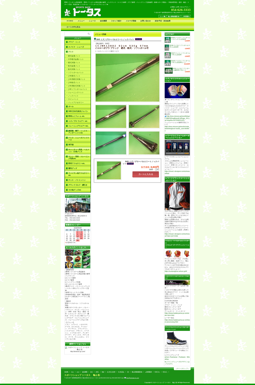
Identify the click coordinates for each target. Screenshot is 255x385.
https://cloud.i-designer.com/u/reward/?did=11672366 (177, 235)
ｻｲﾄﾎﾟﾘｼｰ (157, 371)
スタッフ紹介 (116, 21)
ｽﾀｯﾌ (91, 371)
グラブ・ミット (74, 42)
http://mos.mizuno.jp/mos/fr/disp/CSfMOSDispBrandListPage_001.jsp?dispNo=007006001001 (177, 118)
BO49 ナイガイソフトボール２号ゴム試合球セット (180, 61)
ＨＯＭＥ (70, 21)
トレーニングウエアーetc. (78, 126)
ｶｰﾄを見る (121, 371)
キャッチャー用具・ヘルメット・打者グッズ (78, 151)
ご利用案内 (186, 16)
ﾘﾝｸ (128, 371)
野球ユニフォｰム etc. (76, 116)
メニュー (81, 21)
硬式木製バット (74, 63)
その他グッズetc (74, 190)
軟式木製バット (74, 69)
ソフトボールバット (76, 73)
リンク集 (162, 16)
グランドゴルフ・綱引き (77, 185)
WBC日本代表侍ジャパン (78, 111)
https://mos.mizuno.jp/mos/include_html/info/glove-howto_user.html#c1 (177, 129)
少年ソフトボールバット (77, 89)
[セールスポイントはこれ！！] (77, 267)
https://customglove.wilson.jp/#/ (176, 271)
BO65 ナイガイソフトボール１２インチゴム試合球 (180, 38)
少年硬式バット (74, 76)
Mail (103, 371)
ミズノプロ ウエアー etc (77, 121)
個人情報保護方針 (174, 16)
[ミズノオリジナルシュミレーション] (177, 97)
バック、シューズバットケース (78, 139)
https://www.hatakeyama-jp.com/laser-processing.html (177, 321)
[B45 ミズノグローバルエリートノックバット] (127, 100)
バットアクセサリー (76, 102)
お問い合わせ (145, 21)
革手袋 (71, 145)
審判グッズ (72, 168)
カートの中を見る (73, 27)
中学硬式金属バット (76, 59)
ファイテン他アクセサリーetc (78, 174)
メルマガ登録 (131, 21)
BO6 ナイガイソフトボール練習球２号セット (181, 69)
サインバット (73, 99)
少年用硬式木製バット (76, 79)
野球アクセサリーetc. (76, 163)
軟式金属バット (74, 66)
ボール (71, 106)
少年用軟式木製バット (76, 86)
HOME (66, 371)
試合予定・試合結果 (163, 21)
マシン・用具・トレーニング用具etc (78, 157)
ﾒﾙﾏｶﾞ (97, 371)
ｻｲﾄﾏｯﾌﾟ (165, 371)
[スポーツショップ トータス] (77, 211)
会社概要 (103, 21)
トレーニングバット (76, 92)
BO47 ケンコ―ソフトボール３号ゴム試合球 (180, 53)
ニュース (92, 21)
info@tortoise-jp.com (132, 378)
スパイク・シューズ (76, 47)
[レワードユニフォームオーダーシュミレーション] (177, 154)
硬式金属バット (74, 56)
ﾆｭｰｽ (78, 371)
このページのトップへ (182, 368)
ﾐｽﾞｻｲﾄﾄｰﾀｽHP (111, 371)
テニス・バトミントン (77, 180)
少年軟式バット (74, 83)
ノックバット (73, 96)
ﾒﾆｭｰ (72, 371)
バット (71, 52)
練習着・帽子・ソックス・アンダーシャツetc (78, 132)
